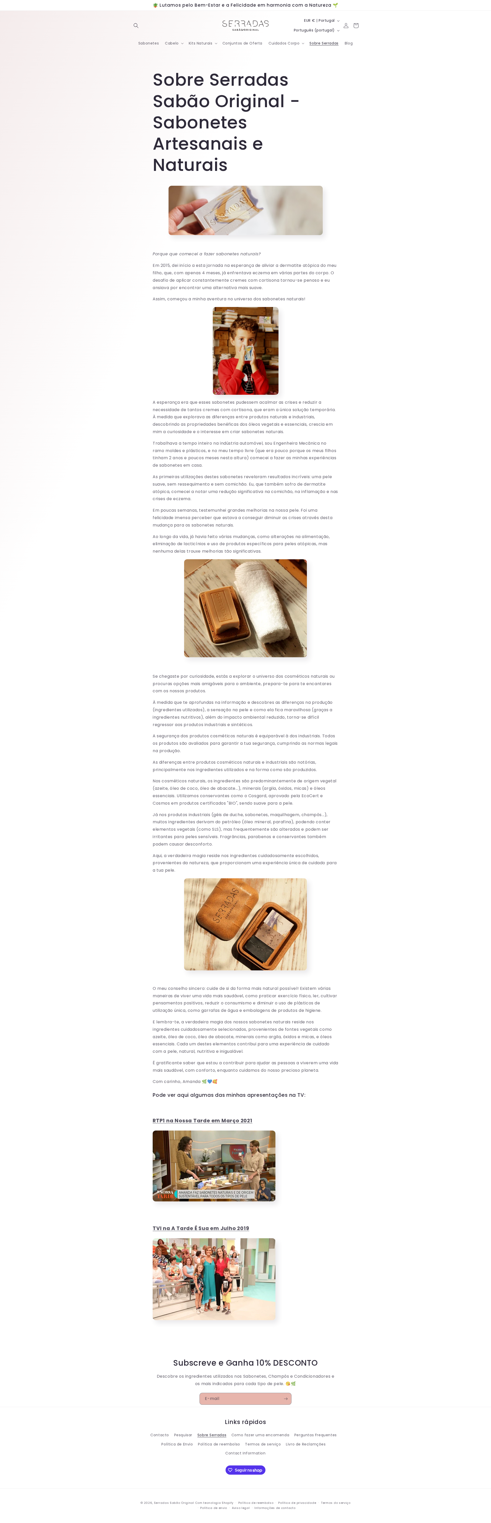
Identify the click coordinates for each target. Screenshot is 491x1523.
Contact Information (245, 1453)
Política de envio (213, 1508)
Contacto (159, 1435)
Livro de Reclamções (306, 1444)
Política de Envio (177, 1444)
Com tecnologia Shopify (214, 1503)
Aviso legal (241, 1508)
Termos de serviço (263, 1444)
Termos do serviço (336, 1503)
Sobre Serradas (211, 1435)
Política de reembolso (219, 1444)
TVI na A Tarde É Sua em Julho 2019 (201, 1228)
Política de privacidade (297, 1503)
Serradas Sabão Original (174, 1503)
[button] (136, 25)
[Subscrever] (285, 1399)
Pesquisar (183, 1435)
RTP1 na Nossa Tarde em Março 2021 (202, 1120)
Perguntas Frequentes (315, 1435)
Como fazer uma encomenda (260, 1435)
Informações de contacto (274, 1508)
